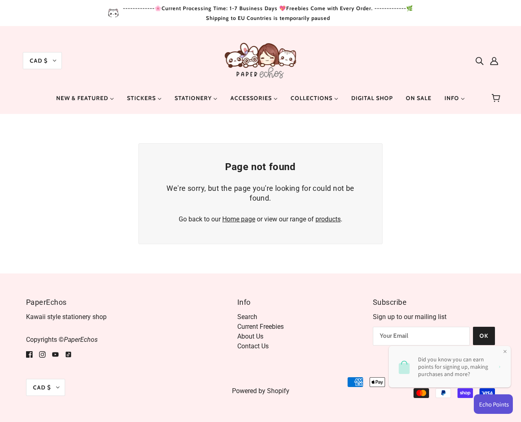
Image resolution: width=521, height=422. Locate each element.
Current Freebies (260, 326)
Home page (238, 219)
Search (247, 317)
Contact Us (253, 346)
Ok (483, 335)
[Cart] (497, 98)
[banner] (260, 60)
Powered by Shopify (260, 391)
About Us (250, 336)
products (328, 219)
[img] (479, 60)
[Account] (494, 60)
